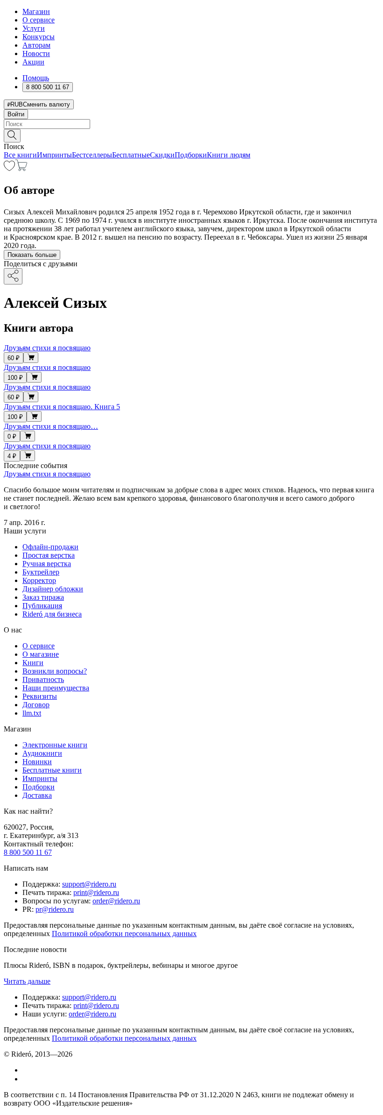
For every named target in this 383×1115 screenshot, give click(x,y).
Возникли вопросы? (54, 671)
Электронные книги (54, 745)
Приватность (43, 679)
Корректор (39, 580)
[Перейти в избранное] (9, 168)
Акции (33, 62)
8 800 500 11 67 (28, 852)
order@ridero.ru (116, 901)
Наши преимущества (55, 688)
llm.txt (31, 713)
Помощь (35, 78)
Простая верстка (48, 555)
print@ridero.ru (96, 892)
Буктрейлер (40, 572)
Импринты (54, 155)
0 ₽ (11, 436)
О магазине (40, 654)
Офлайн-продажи (50, 547)
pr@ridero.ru (54, 909)
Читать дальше (27, 981)
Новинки (37, 762)
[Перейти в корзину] (21, 168)
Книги (32, 663)
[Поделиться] (13, 276)
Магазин (36, 11)
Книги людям (228, 155)
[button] (191, 135)
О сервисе (38, 20)
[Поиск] (12, 135)
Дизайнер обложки (52, 589)
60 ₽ (13, 358)
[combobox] (191, 124)
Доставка (37, 795)
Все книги (20, 155)
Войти (15, 114)
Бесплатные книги (52, 770)
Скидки (162, 155)
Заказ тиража (43, 597)
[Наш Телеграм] (26, 1079)
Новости (36, 53)
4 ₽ (11, 456)
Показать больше (32, 254)
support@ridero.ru (89, 884)
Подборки (191, 155)
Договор (36, 705)
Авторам (36, 45)
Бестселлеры (92, 155)
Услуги (33, 28)
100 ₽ (15, 377)
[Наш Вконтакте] (27, 1070)
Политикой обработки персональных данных (124, 933)
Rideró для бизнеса (52, 614)
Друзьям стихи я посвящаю (47, 474)
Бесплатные (131, 155)
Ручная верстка (46, 564)
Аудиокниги (42, 753)
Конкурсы (38, 37)
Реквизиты (39, 696)
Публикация (42, 606)
